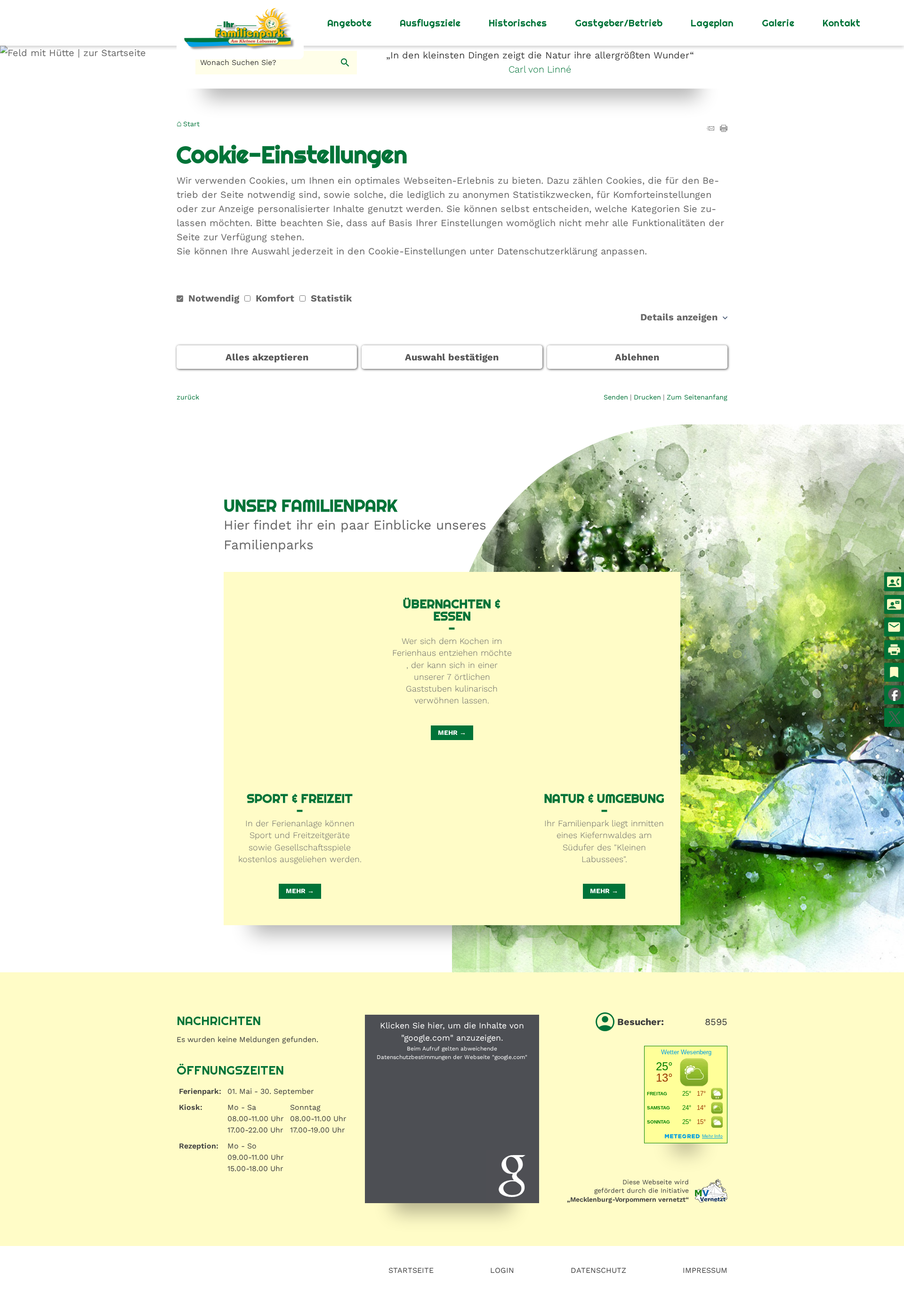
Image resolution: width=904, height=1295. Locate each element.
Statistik (330, 298)
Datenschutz (598, 1270)
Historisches (518, 23)
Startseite (411, 1270)
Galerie (778, 23)
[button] (452, 1109)
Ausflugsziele (430, 23)
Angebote (349, 23)
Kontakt (841, 23)
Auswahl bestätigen (452, 357)
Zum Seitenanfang (697, 397)
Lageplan (712, 23)
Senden (616, 397)
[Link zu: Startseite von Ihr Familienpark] (240, 23)
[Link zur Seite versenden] (710, 128)
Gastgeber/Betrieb (618, 23)
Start (191, 124)
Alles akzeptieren (267, 357)
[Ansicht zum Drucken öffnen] (723, 128)
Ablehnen (637, 357)
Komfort (275, 298)
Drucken (647, 397)
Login (502, 1270)
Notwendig (214, 298)
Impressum (705, 1270)
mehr (448, 732)
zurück (188, 397)
